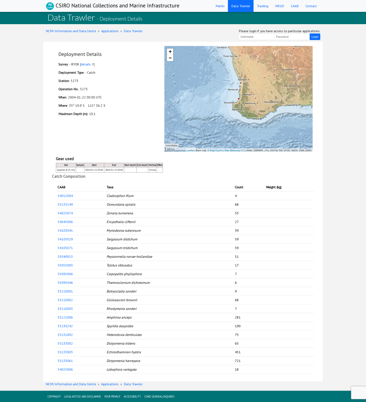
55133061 (65, 361)
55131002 (65, 335)
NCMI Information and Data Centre (71, 31)
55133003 (65, 352)
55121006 (65, 317)
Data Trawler (240, 6)
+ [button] (170, 51)
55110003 (65, 308)
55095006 (65, 274)
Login (315, 37)
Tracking (262, 6)
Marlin (220, 6)
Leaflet (190, 150)
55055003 (65, 265)
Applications (110, 31)
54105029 (65, 239)
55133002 (65, 343)
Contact (311, 6)
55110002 (65, 300)
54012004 (65, 196)
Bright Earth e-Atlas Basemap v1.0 (227, 150)
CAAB (295, 6)
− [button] (170, 58)
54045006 (65, 222)
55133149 (65, 204)
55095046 (65, 282)
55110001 (65, 291)
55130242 (65, 326)
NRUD (279, 6)
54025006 (65, 369)
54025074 (65, 213)
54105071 (65, 248)
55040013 (65, 256)
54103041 (65, 230)
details (86, 64)
